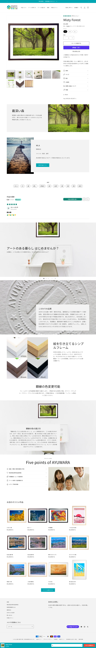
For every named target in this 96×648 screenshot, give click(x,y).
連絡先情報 (81, 639)
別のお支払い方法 (76, 51)
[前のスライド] (40, 278)
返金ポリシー (39, 639)
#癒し (34, 186)
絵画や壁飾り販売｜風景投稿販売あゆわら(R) (25, 639)
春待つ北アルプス (52, 554)
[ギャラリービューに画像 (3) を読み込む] (29, 74)
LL (75, 31)
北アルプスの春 (72, 554)
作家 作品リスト (42, 165)
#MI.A (16, 186)
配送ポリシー (62, 639)
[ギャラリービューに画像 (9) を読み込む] (29, 83)
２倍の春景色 (31, 581)
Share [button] (66, 94)
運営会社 (9, 610)
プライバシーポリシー (47, 639)
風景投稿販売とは (11, 607)
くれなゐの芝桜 (72, 527)
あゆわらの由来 (10, 612)
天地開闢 (50, 527)
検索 (8, 602)
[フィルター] (84, 199)
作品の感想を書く (72, 199)
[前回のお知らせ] (7, 1)
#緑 (49, 186)
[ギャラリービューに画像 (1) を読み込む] (11, 74)
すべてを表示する (48, 590)
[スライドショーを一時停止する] (55, 278)
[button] (81, 7)
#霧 (68, 186)
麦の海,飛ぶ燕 (72, 581)
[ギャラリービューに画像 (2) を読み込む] (20, 74)
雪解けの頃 (9, 581)
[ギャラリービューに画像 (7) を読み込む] (11, 83)
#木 (22, 186)
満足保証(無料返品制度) (13, 604)
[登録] (32, 626)
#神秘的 (42, 186)
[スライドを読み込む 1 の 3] (44, 278)
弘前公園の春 (10, 554)
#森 (28, 186)
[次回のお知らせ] (88, 1)
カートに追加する (89, 645)
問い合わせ (9, 615)
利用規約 (56, 639)
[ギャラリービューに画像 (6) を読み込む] (56, 74)
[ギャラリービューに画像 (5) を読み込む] (47, 74)
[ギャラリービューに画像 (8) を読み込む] (20, 83)
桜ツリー (30, 527)
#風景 (80, 186)
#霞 (62, 186)
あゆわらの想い (53, 602)
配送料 (68, 26)
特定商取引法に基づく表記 (71, 639)
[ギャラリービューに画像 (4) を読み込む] (38, 74)
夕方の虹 (50, 581)
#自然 (55, 186)
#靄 (74, 186)
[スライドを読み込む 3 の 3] (48, 278)
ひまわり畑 (9, 527)
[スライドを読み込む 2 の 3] (46, 278)
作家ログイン (10, 618)
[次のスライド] (52, 278)
